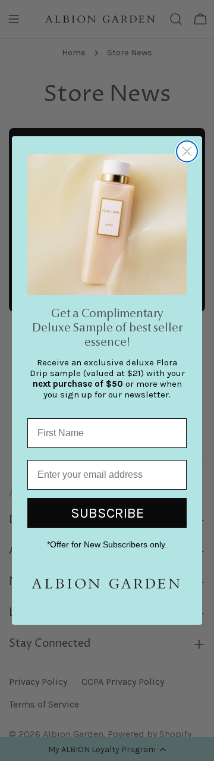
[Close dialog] (187, 151)
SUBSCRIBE (107, 513)
